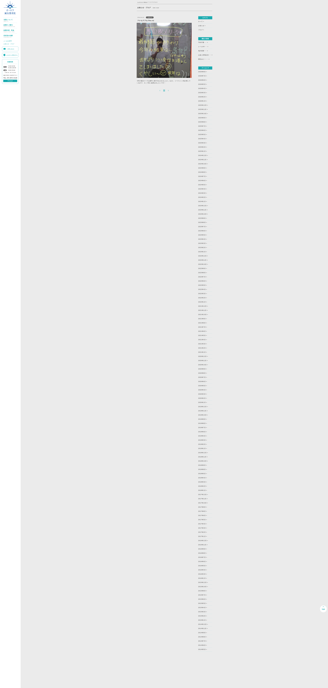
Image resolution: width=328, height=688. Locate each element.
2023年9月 (202, 218)
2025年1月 (202, 151)
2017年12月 (202, 494)
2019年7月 (202, 427)
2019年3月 (202, 440)
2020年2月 (202, 398)
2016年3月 (202, 574)
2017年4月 (202, 524)
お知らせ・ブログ (9, 43)
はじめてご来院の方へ (12, 54)
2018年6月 (202, 473)
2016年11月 (202, 544)
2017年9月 (202, 507)
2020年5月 (202, 385)
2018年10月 (202, 461)
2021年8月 (202, 323)
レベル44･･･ (202, 46)
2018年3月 (202, 482)
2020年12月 (202, 356)
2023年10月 (202, 214)
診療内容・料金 (9, 30)
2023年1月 (202, 251)
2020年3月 (202, 394)
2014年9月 (202, 632)
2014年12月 (202, 624)
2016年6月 (202, 561)
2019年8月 (202, 423)
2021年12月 (202, 306)
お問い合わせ (10, 48)
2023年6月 (202, 231)
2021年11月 (202, 310)
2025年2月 (202, 147)
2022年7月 (202, 277)
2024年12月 (202, 155)
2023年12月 (202, 205)
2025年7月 (202, 126)
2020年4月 (202, 390)
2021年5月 (202, 335)
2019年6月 (202, 431)
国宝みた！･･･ (203, 59)
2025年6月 (202, 130)
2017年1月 (202, 536)
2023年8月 (202, 222)
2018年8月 (202, 469)
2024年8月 (202, 172)
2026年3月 (202, 92)
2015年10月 (202, 586)
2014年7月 (202, 641)
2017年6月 (202, 515)
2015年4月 (202, 607)
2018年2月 (202, 486)
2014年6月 (202, 645)
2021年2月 (202, 348)
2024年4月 (202, 189)
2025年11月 (202, 109)
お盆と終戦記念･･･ (204, 55)
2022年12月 (202, 256)
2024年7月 (202, 176)
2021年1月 (202, 352)
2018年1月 (202, 490)
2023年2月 (202, 247)
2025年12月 (202, 105)
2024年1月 (202, 201)
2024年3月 (202, 193)
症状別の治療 (8, 35)
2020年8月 (202, 373)
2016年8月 (202, 553)
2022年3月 (202, 293)
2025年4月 (202, 138)
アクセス (10, 81)
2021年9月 (202, 318)
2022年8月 (202, 272)
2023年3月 (202, 243)
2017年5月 (202, 519)
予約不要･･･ (202, 42)
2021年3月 (202, 344)
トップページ (140, 2)
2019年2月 (202, 444)
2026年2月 (202, 97)
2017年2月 (202, 532)
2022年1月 (202, 302)
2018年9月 (202, 465)
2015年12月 (202, 582)
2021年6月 (202, 331)
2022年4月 (202, 289)
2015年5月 (202, 603)
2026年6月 (202, 80)
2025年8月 (202, 122)
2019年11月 (202, 411)
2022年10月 (202, 264)
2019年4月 (202, 436)
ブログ (200, 30)
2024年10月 (202, 164)
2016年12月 (202, 540)
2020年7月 (202, 377)
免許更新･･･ (202, 51)
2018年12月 (202, 452)
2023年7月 (202, 226)
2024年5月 (202, 184)
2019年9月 (202, 419)
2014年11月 (202, 628)
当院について (8, 19)
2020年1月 (202, 402)
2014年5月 (202, 649)
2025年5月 (202, 134)
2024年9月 (202, 168)
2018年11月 (202, 457)
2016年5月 (202, 565)
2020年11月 (202, 360)
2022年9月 (202, 268)
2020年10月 (202, 364)
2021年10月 (202, 314)
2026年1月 (202, 101)
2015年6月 (202, 599)
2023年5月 (202, 235)
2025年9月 (202, 117)
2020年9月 (202, 369)
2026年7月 (202, 76)
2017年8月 (202, 511)
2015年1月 (202, 620)
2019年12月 (202, 406)
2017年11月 (202, 498)
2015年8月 (202, 591)
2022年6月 (202, 281)
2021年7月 (202, 327)
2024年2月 (202, 197)
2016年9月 (202, 549)
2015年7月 (202, 595)
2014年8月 (202, 637)
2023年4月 (202, 239)
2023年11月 (202, 210)
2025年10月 (202, 113)
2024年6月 (202, 180)
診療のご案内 (9, 25)
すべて (200, 21)
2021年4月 (202, 339)
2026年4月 (202, 88)
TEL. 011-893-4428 (10, 78)
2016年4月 (202, 570)
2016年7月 (202, 557)
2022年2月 (202, 298)
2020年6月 (202, 381)
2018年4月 (202, 478)
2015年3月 (202, 611)
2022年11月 (202, 260)
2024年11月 (202, 159)
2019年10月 (202, 415)
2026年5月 (202, 84)
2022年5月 (202, 285)
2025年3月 (202, 143)
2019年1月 (202, 448)
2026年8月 (202, 71)
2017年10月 (202, 503)
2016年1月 (202, 578)
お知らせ (145, 2)
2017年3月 (202, 528)
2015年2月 (202, 616)
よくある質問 (8, 40)
